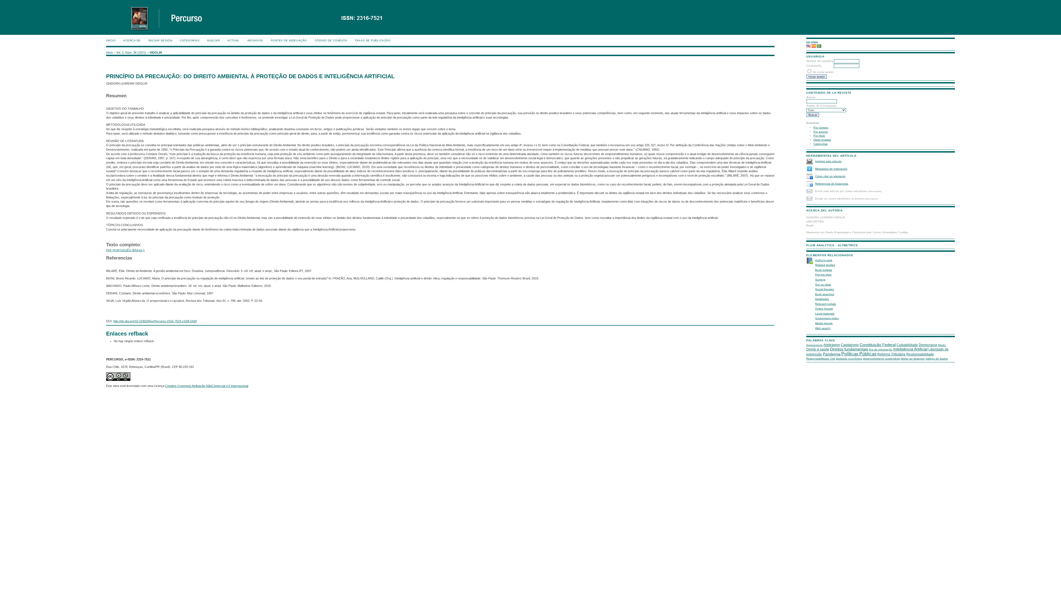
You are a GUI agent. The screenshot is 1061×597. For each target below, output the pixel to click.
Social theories (824, 289)
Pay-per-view (823, 274)
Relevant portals (825, 303)
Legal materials (824, 313)
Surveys (820, 279)
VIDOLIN (155, 52)
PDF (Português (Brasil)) (125, 250)
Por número (820, 127)
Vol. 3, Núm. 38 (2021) (131, 52)
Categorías (820, 143)
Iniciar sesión (160, 40)
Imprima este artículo (828, 161)
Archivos (255, 40)
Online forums (824, 308)
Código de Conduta (331, 40)
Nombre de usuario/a (820, 60)
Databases (822, 298)
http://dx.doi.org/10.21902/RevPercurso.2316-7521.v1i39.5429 (155, 321)
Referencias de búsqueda (831, 183)
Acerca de (132, 40)
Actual (233, 40)
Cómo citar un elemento (830, 176)
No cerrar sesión (823, 72)
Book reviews (823, 269)
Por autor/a (820, 131)
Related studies (825, 264)
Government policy (827, 318)
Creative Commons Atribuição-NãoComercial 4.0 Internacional (206, 385)
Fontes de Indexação (289, 40)
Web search (822, 328)
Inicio (110, 40)
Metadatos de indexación (831, 168)
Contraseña (814, 65)
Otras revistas (822, 139)
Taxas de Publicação (372, 40)
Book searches (824, 294)
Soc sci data (823, 284)
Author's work (823, 260)
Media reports (823, 323)
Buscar (213, 40)
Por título (819, 135)
